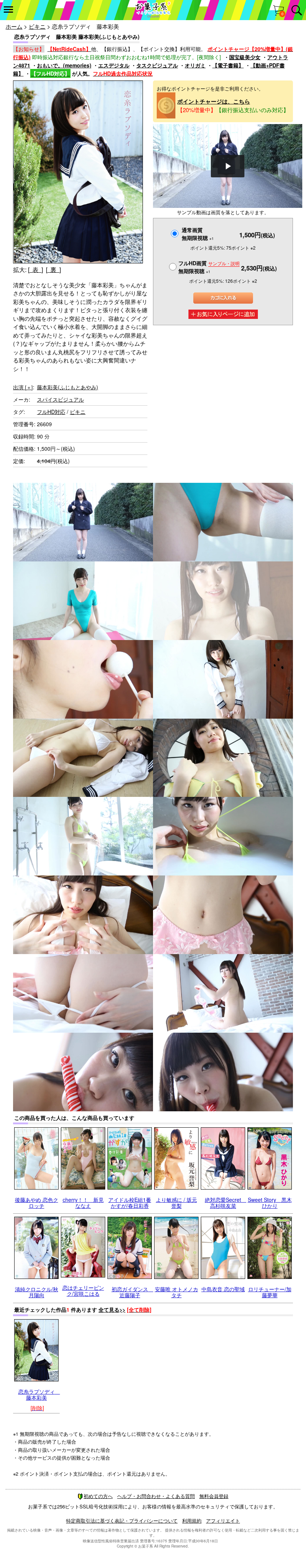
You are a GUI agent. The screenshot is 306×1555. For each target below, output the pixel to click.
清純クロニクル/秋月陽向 (36, 1291)
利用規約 (192, 1520)
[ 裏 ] (53, 269)
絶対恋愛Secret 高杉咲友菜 (225, 1202)
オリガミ (195, 65)
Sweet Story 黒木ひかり (270, 1202)
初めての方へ (98, 1495)
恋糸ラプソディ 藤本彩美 (39, 1394)
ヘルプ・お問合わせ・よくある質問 (156, 1495)
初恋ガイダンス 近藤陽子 (132, 1291)
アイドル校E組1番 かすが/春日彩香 (129, 1202)
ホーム (14, 26)
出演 (23, 387)
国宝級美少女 (244, 57)
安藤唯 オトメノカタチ (176, 1291)
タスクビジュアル (157, 65)
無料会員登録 (213, 1495)
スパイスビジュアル (60, 399)
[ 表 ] (35, 269)
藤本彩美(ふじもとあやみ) (67, 387)
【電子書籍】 (228, 65)
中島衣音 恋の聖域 (223, 1289)
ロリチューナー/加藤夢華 (269, 1291)
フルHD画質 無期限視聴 (209, 267)
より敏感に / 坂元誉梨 (176, 1202)
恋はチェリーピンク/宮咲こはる (83, 1290)
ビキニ (37, 26)
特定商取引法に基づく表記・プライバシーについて (122, 1520)
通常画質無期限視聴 (198, 233)
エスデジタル (113, 65)
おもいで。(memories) (64, 65)
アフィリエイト (223, 1520)
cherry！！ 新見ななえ (83, 1202)
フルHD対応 (51, 411)
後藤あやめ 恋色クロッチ (36, 1202)
